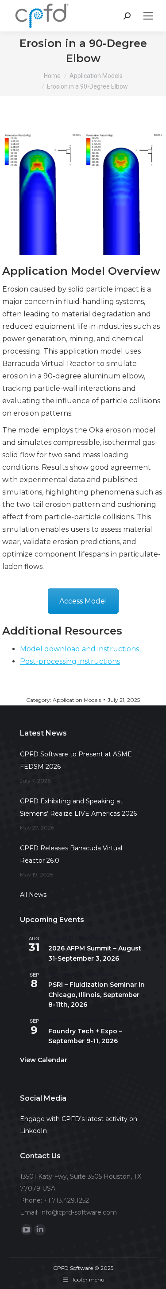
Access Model (83, 601)
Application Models (77, 700)
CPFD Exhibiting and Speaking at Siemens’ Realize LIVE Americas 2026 (78, 807)
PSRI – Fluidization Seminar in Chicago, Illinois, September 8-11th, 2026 (96, 995)
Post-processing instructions (70, 661)
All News (33, 895)
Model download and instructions (79, 649)
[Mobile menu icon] (148, 16)
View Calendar (43, 1060)
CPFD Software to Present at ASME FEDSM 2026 (76, 760)
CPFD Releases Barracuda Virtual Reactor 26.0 (71, 854)
